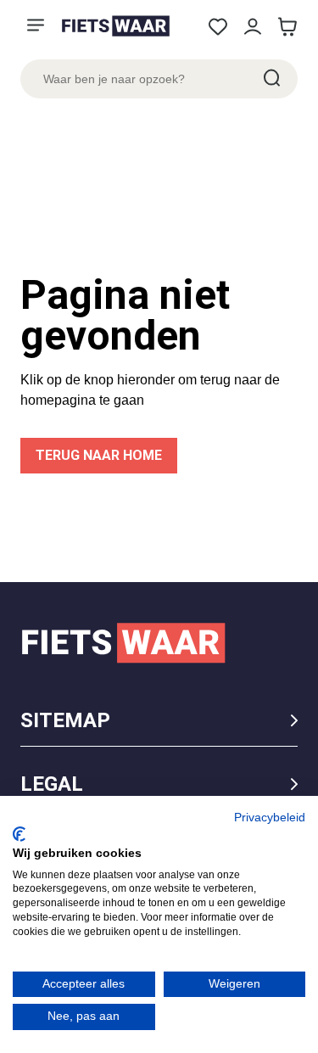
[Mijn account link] (252, 26)
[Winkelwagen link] (287, 26)
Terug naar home (99, 455)
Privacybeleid (269, 817)
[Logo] (115, 25)
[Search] (270, 78)
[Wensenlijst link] (217, 26)
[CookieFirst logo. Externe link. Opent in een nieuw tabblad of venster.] (19, 834)
